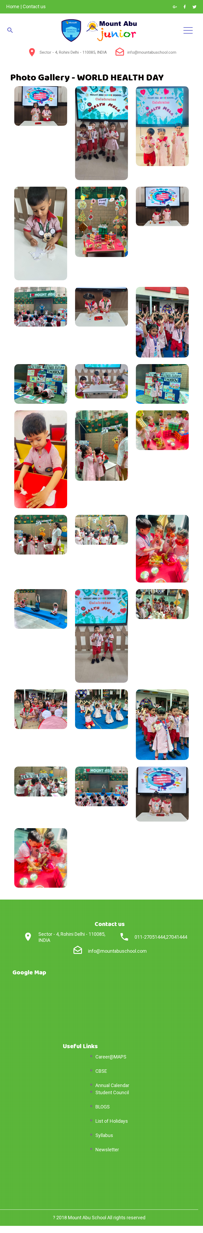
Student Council (112, 1092)
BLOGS (102, 1107)
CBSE (101, 1071)
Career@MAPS (110, 1057)
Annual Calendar (112, 1085)
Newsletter (107, 1149)
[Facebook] (184, 7)
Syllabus (104, 1135)
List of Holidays (111, 1121)
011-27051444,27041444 (161, 937)
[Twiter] (194, 7)
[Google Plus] (175, 7)
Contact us (34, 6)
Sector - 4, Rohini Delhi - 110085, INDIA (73, 52)
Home (12, 6)
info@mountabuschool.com (151, 52)
